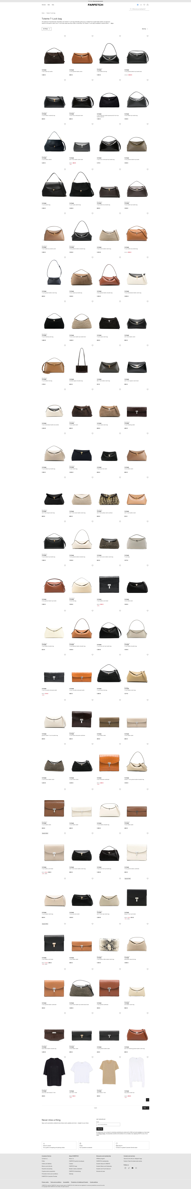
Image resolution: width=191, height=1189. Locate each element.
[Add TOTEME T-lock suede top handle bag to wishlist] (92, 257)
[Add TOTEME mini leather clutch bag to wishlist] (147, 969)
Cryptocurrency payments (48, 1171)
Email (97, 1121)
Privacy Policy (101, 1133)
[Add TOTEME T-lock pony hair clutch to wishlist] (120, 433)
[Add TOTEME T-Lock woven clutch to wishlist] (92, 744)
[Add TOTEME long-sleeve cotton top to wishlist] (147, 1057)
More (112, 23)
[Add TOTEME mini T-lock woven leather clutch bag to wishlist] (92, 477)
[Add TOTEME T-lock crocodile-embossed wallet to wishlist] (65, 654)
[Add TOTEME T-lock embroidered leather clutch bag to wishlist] (147, 257)
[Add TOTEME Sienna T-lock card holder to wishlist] (147, 878)
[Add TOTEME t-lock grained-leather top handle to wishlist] (65, 565)
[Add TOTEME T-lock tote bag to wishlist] (92, 565)
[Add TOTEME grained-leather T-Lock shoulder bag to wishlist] (65, 700)
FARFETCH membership (102, 1161)
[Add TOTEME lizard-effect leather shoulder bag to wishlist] (65, 1013)
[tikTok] (129, 1168)
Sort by (144, 28)
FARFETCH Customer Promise (49, 1176)
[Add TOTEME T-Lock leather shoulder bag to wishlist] (147, 610)
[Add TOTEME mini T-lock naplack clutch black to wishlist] (147, 345)
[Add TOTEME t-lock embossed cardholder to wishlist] (120, 744)
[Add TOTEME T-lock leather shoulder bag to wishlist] (65, 610)
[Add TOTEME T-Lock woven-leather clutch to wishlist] (65, 744)
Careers (71, 1163)
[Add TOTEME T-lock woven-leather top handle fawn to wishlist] (92, 301)
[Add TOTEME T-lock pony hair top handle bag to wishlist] (120, 833)
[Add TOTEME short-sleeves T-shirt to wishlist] (120, 1057)
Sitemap (71, 1173)
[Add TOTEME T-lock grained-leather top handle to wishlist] (147, 124)
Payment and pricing (47, 1168)
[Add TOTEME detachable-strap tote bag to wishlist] (147, 924)
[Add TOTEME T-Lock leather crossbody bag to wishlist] (65, 80)
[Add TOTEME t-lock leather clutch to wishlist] (147, 433)
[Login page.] (141, 4)
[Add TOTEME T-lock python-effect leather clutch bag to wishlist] (120, 924)
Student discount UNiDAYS (103, 1163)
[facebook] (132, 1168)
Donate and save (100, 1171)
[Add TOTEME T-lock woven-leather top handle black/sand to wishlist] (92, 969)
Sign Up (100, 1128)
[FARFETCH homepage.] (95, 5)
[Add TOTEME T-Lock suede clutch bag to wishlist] (120, 301)
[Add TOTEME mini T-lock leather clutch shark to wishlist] (92, 124)
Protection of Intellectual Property (79, 1182)
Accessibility (66, 1182)
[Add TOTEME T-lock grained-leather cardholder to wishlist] (147, 833)
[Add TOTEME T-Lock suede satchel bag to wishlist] (92, 169)
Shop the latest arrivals (98, 1)
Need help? (119, 1145)
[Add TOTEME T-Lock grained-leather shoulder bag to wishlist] (92, 610)
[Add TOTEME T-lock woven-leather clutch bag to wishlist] (120, 213)
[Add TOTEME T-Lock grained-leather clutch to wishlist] (92, 36)
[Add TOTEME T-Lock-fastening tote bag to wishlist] (65, 301)
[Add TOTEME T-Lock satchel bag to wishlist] (65, 169)
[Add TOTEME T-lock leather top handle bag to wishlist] (147, 169)
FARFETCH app (73, 1166)
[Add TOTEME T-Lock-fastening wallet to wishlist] (147, 389)
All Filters (45, 28)
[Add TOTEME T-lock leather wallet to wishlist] (120, 700)
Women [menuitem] (44, 4)
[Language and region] (137, 4)
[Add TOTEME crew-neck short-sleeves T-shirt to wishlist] (65, 1057)
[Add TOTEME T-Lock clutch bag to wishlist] (92, 433)
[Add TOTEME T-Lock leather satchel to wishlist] (65, 124)
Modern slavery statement (75, 1168)
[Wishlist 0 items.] (144, 4)
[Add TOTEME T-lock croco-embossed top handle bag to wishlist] (120, 124)
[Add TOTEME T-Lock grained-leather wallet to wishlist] (120, 1013)
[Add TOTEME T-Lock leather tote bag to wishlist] (65, 345)
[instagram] (125, 1168)
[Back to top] (147, 1099)
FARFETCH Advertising (75, 1171)
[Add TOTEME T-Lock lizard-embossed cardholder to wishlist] (92, 700)
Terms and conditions (56, 1182)
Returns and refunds (47, 1166)
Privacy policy (45, 1182)
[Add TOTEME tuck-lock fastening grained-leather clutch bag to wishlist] (147, 1013)
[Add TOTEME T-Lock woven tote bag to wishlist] (120, 654)
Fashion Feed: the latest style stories (133, 1161)
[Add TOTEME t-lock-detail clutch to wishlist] (147, 565)
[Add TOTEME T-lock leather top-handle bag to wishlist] (147, 80)
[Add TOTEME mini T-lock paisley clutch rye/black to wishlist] (120, 477)
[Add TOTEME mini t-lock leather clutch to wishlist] (147, 301)
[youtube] (136, 1168)
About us (71, 1158)
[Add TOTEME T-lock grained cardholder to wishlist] (120, 969)
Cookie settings (94, 1182)
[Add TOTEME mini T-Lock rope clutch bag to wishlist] (120, 878)
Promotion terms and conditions (50, 1173)
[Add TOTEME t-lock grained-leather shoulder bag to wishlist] (120, 257)
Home (43, 13)
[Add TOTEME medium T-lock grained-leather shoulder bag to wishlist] (147, 744)
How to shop (47, 1145)
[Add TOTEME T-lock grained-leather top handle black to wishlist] (147, 36)
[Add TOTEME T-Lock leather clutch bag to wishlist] (147, 654)
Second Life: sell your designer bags (133, 1158)
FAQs (81, 1145)
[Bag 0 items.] (147, 4)
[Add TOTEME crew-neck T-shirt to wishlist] (92, 1057)
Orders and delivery (47, 1163)
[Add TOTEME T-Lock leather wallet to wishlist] (65, 789)
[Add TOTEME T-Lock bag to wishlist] (147, 521)
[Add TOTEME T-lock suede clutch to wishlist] (92, 389)
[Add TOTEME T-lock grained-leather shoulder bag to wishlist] (92, 213)
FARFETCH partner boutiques (76, 1161)
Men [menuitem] (49, 4)
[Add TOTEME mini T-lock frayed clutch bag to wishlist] (65, 477)
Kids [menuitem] (53, 4)
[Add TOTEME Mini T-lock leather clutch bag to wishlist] (120, 345)
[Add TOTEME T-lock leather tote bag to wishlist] (120, 36)
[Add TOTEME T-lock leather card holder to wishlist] (120, 565)
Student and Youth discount (103, 1168)
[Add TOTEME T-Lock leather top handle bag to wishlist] (147, 213)
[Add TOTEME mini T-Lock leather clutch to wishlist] (147, 477)
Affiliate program (100, 1158)
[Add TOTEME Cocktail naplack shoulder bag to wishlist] (92, 345)
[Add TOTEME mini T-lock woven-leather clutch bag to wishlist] (120, 521)
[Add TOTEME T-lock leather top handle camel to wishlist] (65, 213)
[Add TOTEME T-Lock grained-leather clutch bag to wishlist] (65, 257)
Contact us (44, 1158)
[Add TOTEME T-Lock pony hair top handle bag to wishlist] (120, 610)
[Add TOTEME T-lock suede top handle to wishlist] (65, 36)
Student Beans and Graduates (104, 1166)
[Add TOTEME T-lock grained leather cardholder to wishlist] (65, 969)
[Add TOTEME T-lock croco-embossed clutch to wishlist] (92, 80)
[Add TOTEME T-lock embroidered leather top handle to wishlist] (65, 389)
